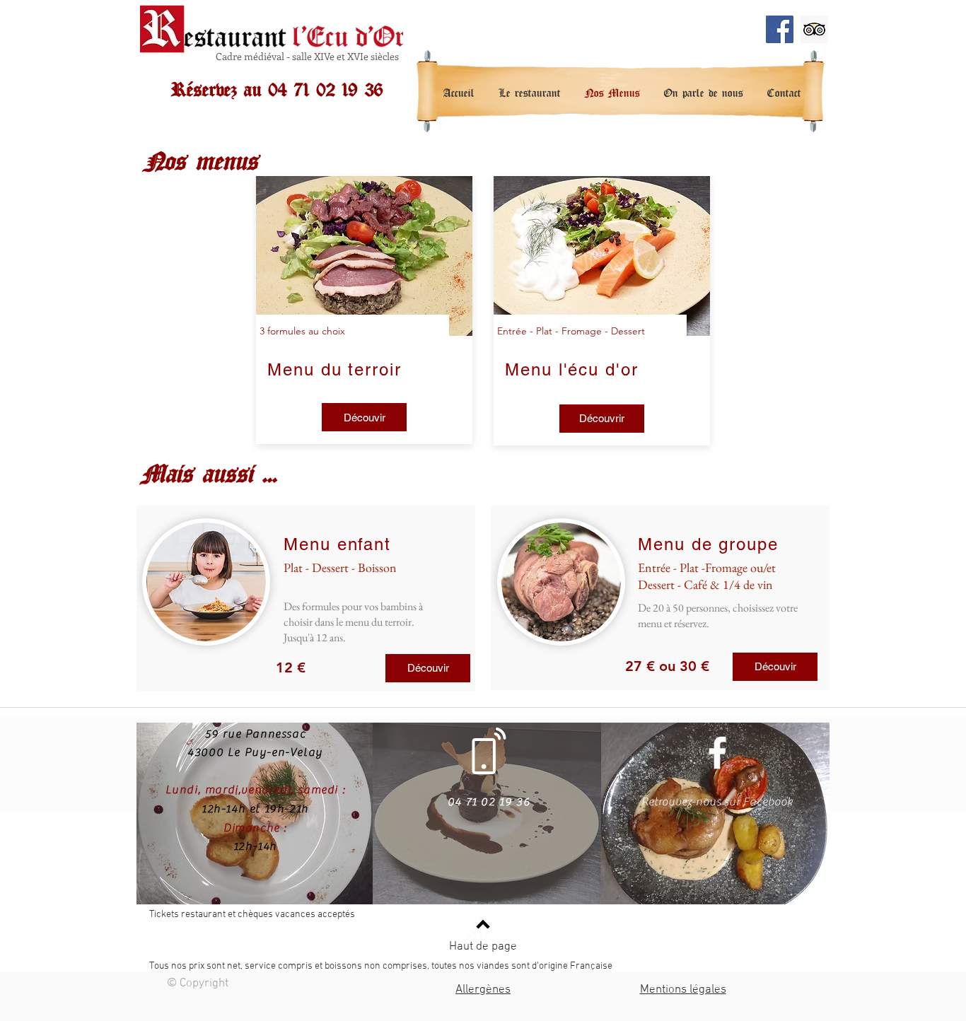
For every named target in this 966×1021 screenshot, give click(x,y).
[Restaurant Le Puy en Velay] (779, 29)
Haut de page (483, 947)
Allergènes (483, 990)
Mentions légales (683, 990)
